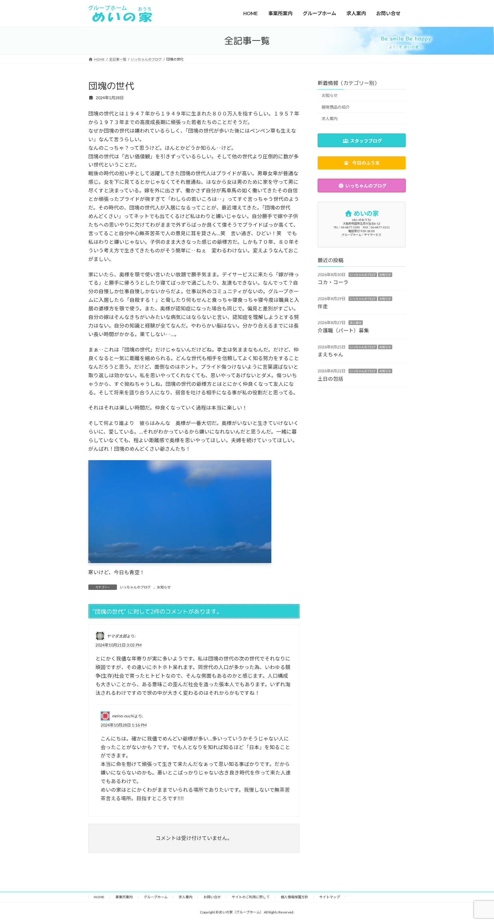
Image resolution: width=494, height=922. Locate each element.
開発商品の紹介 (336, 107)
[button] (362, 163)
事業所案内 (124, 897)
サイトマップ (329, 897)
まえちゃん (330, 355)
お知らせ (164, 587)
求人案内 (330, 118)
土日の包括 (330, 379)
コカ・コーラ (333, 283)
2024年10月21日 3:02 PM (118, 644)
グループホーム (156, 897)
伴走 (323, 307)
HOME (99, 897)
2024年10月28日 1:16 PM (124, 724)
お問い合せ (212, 897)
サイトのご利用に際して (251, 897)
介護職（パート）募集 (343, 331)
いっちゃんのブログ (135, 587)
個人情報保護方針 (294, 897)
